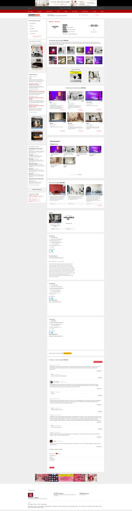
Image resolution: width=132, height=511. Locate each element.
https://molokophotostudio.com (57, 288)
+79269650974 (53, 320)
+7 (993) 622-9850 (54, 237)
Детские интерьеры (34, 31)
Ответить (98, 370)
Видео (102, 11)
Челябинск (55, 506)
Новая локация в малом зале (57, 197)
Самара (59, 506)
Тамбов (89, 506)
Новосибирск (30, 506)
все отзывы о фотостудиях (34, 185)
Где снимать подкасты (59, 493)
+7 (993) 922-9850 (54, 285)
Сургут (29, 507)
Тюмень (83, 506)
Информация (85, 11)
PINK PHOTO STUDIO (33, 163)
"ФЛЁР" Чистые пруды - (35, 196)
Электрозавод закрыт (84, 493)
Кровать (31, 25)
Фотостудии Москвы (34, 20)
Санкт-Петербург (67, 8)
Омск (100, 506)
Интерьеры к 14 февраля (33, 497)
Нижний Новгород (48, 506)
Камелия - (31, 201)
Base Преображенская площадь (35, 148)
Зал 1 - (32, 200)
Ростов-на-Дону (95, 506)
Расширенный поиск (37, 36)
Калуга (42, 507)
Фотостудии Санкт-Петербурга (35, 41)
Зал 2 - (32, 198)
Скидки (65, 11)
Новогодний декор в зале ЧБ (75, 197)
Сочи (80, 506)
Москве (35, 16)
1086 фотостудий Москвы (51, 15)
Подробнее (63, 109)
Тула (86, 506)
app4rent (80, 174)
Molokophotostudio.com (55, 240)
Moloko (53, 228)
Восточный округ (56, 243)
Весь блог (100, 205)
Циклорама (32, 28)
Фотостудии (30, 11)
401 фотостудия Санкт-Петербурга (61, 15)
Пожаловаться (68, 353)
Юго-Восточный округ (57, 291)
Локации (39, 11)
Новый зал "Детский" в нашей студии (37, 91)
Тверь (76, 506)
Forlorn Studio (31, 96)
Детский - (34, 195)
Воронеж (38, 507)
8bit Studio (31, 158)
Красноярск (64, 506)
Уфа (68, 506)
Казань (35, 506)
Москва (61, 8)
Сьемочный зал (69, 223)
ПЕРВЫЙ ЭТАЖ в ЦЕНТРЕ (34, 84)
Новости (35, 504)
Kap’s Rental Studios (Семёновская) (36, 178)
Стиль (30, 78)
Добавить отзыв (98, 361)
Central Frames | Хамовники (33, 83)
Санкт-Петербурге (39, 16)
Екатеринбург (41, 506)
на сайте (51, 14)
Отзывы (94, 11)
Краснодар (72, 506)
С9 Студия (30, 76)
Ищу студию (74, 11)
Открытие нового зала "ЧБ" (93, 197)
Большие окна (33, 23)
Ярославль (33, 507)
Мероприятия (49, 11)
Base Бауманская (31, 104)
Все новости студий (32, 112)
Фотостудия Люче (31, 89)
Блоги (58, 11)
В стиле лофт (32, 33)
